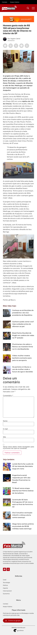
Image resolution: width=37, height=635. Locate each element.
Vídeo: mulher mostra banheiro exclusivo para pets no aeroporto (22, 358)
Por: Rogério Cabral (14, 38)
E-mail (5, 429)
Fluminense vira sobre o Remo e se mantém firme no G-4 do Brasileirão (22, 346)
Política (5, 585)
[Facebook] (4, 569)
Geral (4, 579)
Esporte (5, 588)
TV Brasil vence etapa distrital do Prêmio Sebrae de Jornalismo (23, 490)
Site (4, 437)
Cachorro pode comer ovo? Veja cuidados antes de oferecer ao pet (23, 324)
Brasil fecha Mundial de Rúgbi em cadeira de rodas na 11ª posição (23, 335)
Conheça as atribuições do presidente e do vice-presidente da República (23, 312)
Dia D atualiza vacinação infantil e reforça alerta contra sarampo (22, 515)
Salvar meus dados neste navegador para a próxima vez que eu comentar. (18, 447)
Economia (6, 593)
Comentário (8, 395)
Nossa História (14, 2)
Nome (5, 421)
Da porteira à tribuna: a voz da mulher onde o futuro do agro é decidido (22, 369)
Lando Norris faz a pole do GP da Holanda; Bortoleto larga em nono (22, 466)
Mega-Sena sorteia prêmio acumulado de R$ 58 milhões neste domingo (23, 526)
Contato (4, 2)
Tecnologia (6, 582)
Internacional (7, 591)
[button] (5, 45)
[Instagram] (8, 569)
